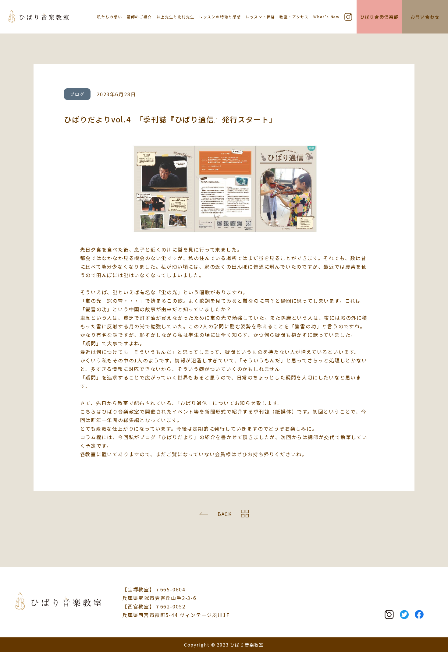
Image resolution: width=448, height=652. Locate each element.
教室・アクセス (294, 16)
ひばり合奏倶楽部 (379, 17)
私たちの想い (109, 16)
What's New (326, 16)
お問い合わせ (425, 17)
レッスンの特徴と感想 (220, 16)
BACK (225, 513)
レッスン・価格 (260, 16)
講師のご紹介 (139, 16)
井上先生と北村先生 (175, 16)
